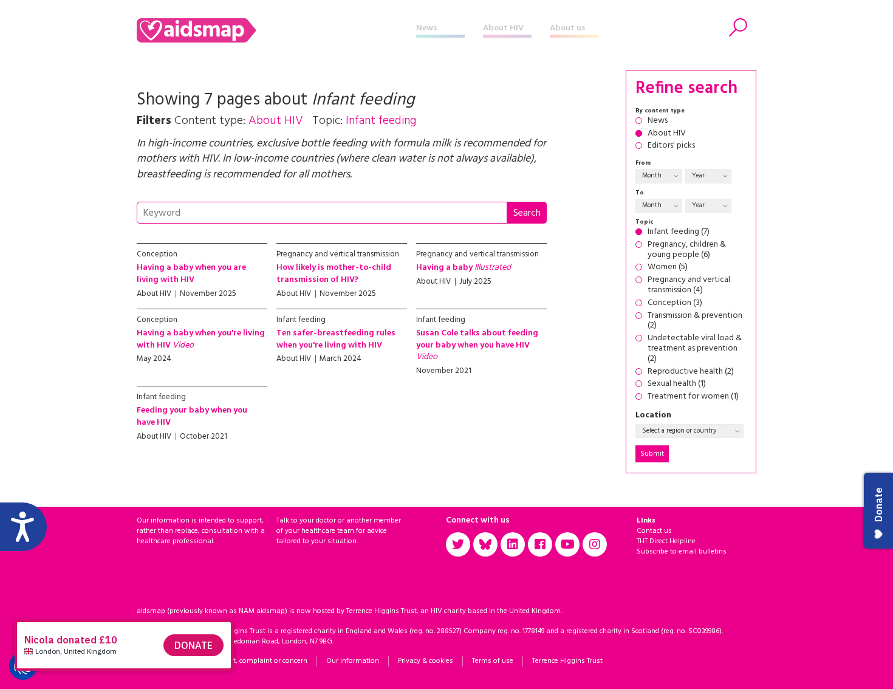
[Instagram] (595, 544)
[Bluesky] (485, 544)
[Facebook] (540, 544)
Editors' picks (671, 146)
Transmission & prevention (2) (695, 321)
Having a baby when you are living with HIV (191, 274)
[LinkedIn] (513, 544)
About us (568, 28)
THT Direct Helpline (666, 541)
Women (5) (668, 267)
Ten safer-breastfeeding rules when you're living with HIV (335, 339)
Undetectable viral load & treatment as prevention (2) (695, 349)
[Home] (276, 30)
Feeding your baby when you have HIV (192, 416)
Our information (352, 661)
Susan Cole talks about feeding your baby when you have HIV (477, 345)
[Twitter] (458, 544)
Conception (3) (675, 303)
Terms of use (492, 661)
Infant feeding (301, 320)
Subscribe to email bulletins (682, 552)
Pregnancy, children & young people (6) (687, 250)
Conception (157, 254)
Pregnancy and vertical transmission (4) (689, 285)
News (426, 28)
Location (653, 416)
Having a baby (463, 268)
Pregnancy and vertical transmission (337, 254)
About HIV (503, 28)
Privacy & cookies (425, 661)
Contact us (654, 531)
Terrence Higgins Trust (567, 661)
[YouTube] (567, 544)
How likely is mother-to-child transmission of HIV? (333, 274)
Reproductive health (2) (691, 372)
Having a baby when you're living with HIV (201, 339)
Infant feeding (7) (679, 232)
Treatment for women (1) (693, 397)
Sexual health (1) (677, 384)
